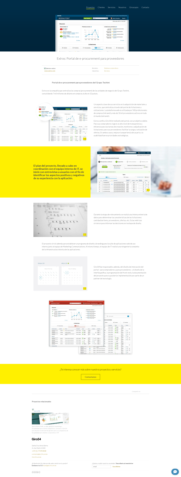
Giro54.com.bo (36, 457)
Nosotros (122, 7)
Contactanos (90, 377)
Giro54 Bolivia (36, 7)
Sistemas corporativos (111, 68)
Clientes (101, 7)
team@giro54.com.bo (49, 465)
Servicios (111, 7)
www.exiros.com (49, 71)
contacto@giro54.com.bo (40, 454)
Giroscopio (133, 7)
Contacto (145, 7)
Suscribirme (116, 466)
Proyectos (90, 7)
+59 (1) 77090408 (39, 451)
